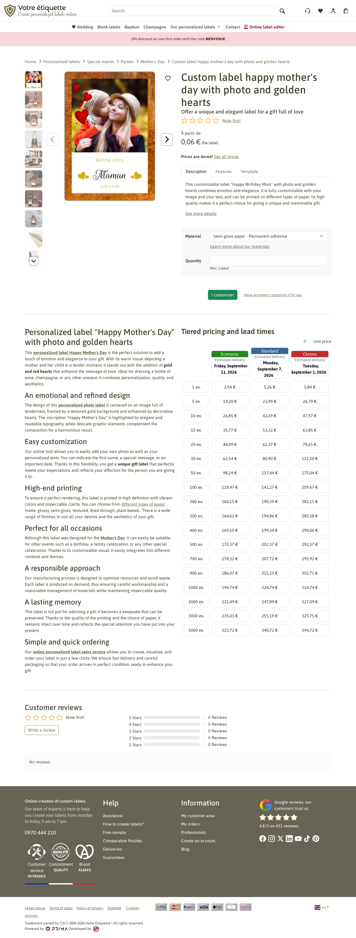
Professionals (193, 832)
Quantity (193, 260)
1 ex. (196, 387)
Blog (185, 849)
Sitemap (114, 908)
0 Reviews (217, 717)
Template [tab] (249, 171)
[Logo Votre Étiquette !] (50, 10)
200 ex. (196, 501)
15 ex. (196, 430)
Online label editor (267, 27)
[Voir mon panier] (346, 11)
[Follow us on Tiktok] (307, 838)
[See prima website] (57, 929)
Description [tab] (196, 171)
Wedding (85, 27)
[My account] (308, 11)
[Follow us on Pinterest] (315, 838)
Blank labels (108, 27)
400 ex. (196, 530)
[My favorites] (321, 11)
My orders (190, 824)
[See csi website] (95, 929)
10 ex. (196, 415)
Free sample (114, 832)
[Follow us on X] (280, 838)
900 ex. (196, 573)
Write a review (41, 730)
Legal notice (35, 908)
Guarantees (114, 857)
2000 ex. (196, 601)
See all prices (226, 156)
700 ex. (196, 558)
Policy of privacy (90, 908)
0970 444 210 (40, 832)
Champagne (155, 27)
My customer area (198, 815)
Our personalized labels (192, 27)
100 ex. (196, 487)
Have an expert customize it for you (273, 295)
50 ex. (196, 472)
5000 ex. (196, 630)
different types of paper (143, 504)
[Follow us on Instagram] (271, 838)
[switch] (307, 341)
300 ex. (196, 515)
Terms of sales (60, 908)
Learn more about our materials (239, 246)
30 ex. (196, 458)
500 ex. (196, 544)
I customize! (222, 294)
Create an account (198, 840)
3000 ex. (196, 615)
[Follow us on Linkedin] (289, 838)
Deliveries (112, 849)
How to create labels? (123, 824)
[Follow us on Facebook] (262, 838)
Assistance (112, 815)
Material (193, 236)
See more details (201, 213)
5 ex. (196, 401)
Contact (233, 27)
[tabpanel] (256, 199)
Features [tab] (224, 171)
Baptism (132, 27)
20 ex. (196, 444)
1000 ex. (196, 587)
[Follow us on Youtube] (298, 838)
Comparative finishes (122, 840)
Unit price (322, 341)
